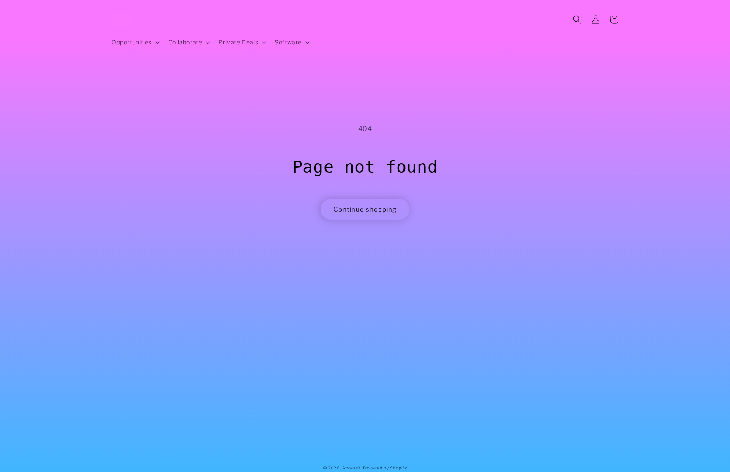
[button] (134, 42)
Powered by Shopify (385, 467)
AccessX (351, 467)
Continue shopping (365, 209)
